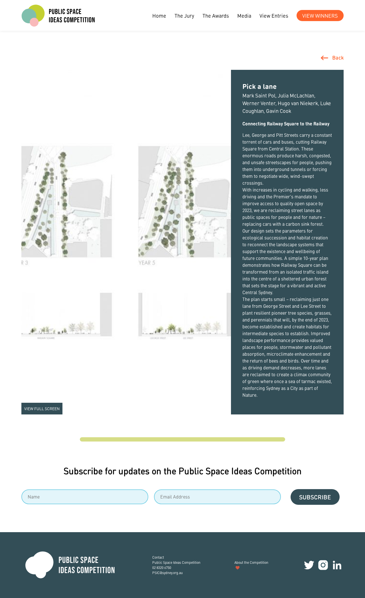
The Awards (215, 15)
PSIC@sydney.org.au (167, 573)
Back (338, 57)
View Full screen (42, 408)
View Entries (273, 15)
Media (244, 15)
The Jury (184, 15)
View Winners (320, 15)
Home (159, 15)
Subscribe (315, 497)
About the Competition (251, 562)
